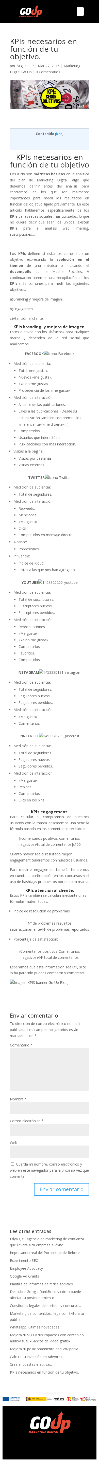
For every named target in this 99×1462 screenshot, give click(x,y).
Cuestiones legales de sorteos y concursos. (45, 1305)
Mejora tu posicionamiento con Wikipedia (44, 1348)
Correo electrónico (27, 1120)
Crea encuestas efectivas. (31, 1364)
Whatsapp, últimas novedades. (35, 1327)
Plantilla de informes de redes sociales (41, 1284)
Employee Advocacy (26, 1268)
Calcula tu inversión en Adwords (36, 1356)
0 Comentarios (48, 71)
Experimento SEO (24, 1260)
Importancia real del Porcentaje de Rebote (45, 1252)
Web (13, 1142)
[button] (80, 11)
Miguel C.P (25, 65)
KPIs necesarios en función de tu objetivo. (44, 1372)
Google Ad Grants (24, 1276)
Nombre (18, 1099)
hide (59, 134)
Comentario (21, 1045)
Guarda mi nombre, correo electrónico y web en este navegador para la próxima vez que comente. (49, 1170)
